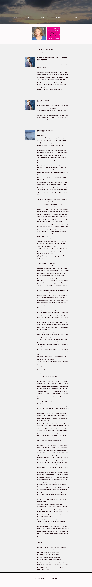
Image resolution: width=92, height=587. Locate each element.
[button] (39, 33)
